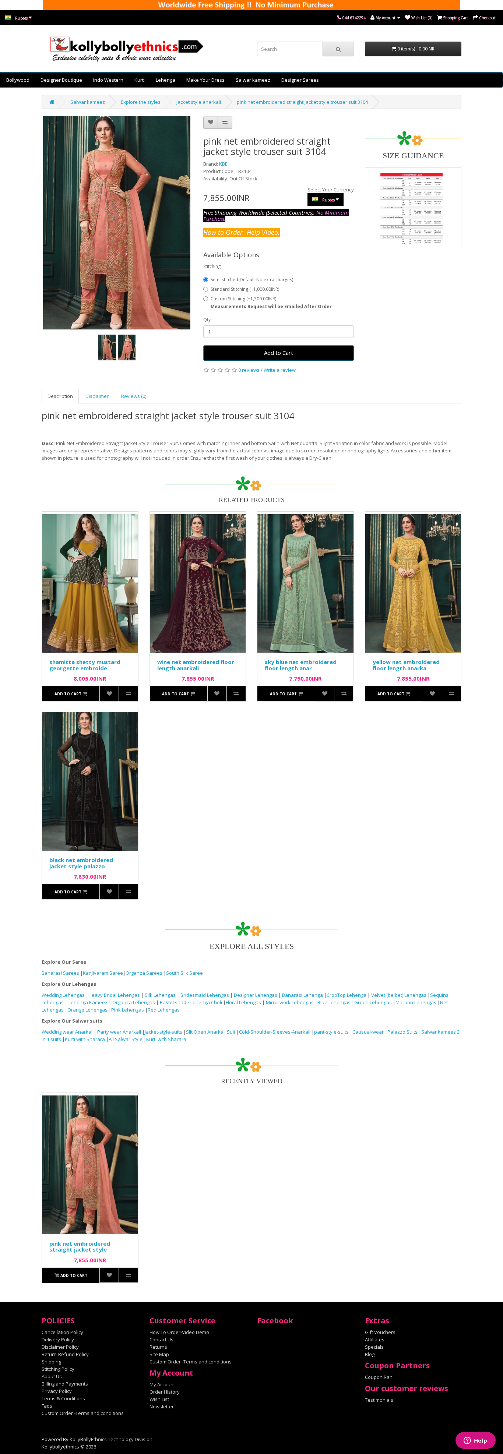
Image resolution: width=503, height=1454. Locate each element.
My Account (162, 1384)
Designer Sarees (300, 80)
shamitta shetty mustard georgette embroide (84, 665)
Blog (369, 1354)
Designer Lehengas (256, 995)
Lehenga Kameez (88, 1002)
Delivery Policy (58, 1339)
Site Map (159, 1354)
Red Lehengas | (165, 1009)
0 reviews (249, 370)
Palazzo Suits (402, 1031)
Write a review (280, 370)
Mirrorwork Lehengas (290, 1002)
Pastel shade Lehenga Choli (191, 1002)
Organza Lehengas (134, 1002)
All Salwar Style (126, 1039)
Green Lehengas (373, 1002)
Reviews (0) (133, 396)
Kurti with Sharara (85, 1039)
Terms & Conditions (63, 1398)
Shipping (51, 1361)
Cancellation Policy (62, 1332)
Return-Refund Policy (65, 1354)
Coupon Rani (379, 1377)
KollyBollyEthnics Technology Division (111, 1439)
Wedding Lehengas (64, 995)
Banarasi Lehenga (302, 995)
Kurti (139, 80)
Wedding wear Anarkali (68, 1031)
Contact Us (161, 1339)
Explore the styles (141, 102)
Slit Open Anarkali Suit (210, 1031)
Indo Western (108, 80)
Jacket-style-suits (164, 1031)
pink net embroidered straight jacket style (79, 1246)
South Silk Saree (184, 973)
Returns (158, 1347)
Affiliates (374, 1339)
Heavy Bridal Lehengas (114, 995)
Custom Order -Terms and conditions (83, 1413)
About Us (52, 1376)
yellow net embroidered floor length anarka (406, 665)
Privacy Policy (57, 1391)
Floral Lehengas (244, 1002)
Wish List (159, 1399)
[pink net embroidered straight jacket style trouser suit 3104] (107, 347)
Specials (374, 1347)
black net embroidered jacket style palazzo (81, 863)
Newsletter (162, 1406)
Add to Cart (278, 352)
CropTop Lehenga (347, 995)
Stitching (212, 266)
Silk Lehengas (160, 995)
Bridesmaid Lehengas (205, 995)
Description (60, 396)
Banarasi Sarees (60, 973)
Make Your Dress (205, 80)
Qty (207, 320)
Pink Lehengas (127, 1009)
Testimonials (379, 1400)
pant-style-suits (331, 1031)
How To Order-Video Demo (179, 1332)
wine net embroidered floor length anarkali (195, 665)
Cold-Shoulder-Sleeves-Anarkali (274, 1031)
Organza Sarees (144, 973)
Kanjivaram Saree (103, 973)
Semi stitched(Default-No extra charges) (252, 279)
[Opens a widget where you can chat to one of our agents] (475, 1441)
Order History (165, 1391)
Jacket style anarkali (198, 102)
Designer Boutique (61, 80)
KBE (223, 163)
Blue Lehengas (334, 1002)
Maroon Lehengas (415, 1002)
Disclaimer (97, 396)
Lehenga (165, 80)
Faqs (47, 1405)
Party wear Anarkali (119, 1031)
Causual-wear (368, 1031)
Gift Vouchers (380, 1332)
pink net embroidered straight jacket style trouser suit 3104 (302, 102)
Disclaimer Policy (60, 1347)
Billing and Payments (65, 1383)
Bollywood (17, 80)
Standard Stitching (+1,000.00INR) (245, 289)
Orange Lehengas (87, 1009)
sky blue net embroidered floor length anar (301, 665)
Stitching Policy (58, 1369)
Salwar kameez (253, 80)
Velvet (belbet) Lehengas (399, 995)
